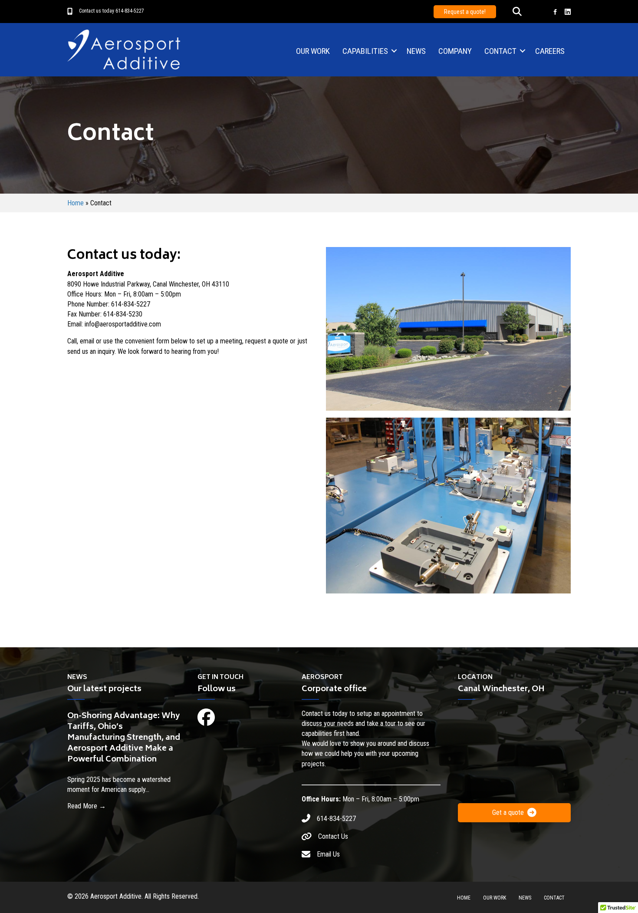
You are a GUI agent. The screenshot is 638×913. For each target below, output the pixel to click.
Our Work (313, 51)
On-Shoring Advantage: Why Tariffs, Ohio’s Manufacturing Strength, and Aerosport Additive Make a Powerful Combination (123, 738)
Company (455, 51)
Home (75, 203)
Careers (550, 51)
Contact (500, 51)
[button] (517, 11)
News (416, 51)
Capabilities (365, 51)
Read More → (86, 805)
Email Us (328, 854)
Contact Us (333, 836)
